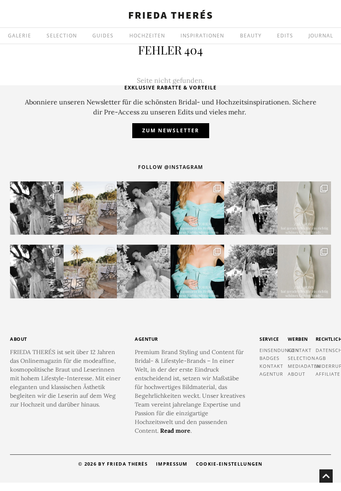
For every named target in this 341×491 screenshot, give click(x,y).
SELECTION (62, 35)
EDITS (285, 35)
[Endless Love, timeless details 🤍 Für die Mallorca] (90, 208)
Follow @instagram (170, 167)
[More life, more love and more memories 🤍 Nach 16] (251, 208)
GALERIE (19, 35)
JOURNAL (321, 35)
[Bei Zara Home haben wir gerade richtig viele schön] (304, 208)
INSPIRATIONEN (202, 35)
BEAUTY (251, 35)
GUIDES (103, 35)
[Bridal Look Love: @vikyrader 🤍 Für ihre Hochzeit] (143, 208)
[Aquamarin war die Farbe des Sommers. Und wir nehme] (197, 208)
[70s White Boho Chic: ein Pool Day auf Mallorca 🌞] (37, 208)
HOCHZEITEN (147, 35)
